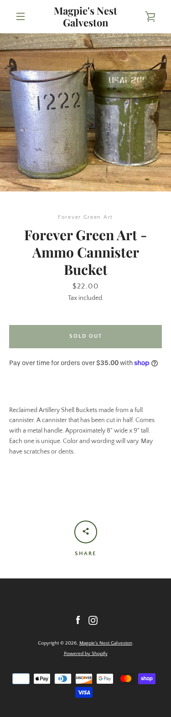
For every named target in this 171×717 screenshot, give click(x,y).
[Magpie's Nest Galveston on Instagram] (93, 620)
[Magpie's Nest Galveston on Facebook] (78, 620)
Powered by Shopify (86, 653)
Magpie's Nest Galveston (85, 17)
